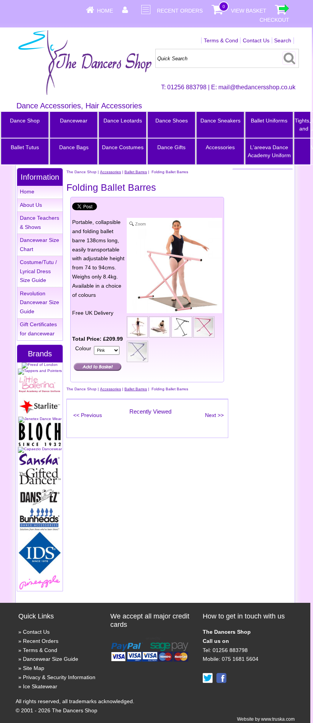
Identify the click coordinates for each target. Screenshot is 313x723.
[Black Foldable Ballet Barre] (182, 328)
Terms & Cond (221, 40)
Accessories (220, 147)
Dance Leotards (122, 121)
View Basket (248, 11)
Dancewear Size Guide (50, 659)
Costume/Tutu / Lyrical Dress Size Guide (38, 271)
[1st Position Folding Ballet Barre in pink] (138, 328)
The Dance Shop (81, 172)
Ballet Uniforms (269, 121)
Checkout (274, 20)
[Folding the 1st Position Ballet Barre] (160, 328)
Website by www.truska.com (266, 719)
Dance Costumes (123, 147)
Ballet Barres (135, 172)
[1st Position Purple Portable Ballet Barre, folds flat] (138, 353)
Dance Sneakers (220, 121)
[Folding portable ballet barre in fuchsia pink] (204, 328)
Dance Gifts (171, 147)
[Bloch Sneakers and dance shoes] (40, 445)
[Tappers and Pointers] (40, 371)
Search (282, 40)
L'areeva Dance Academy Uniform (269, 151)
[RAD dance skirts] (40, 391)
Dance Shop (25, 121)
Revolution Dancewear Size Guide (39, 302)
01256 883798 (187, 87)
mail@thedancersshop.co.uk (256, 87)
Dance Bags (74, 147)
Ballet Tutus (25, 147)
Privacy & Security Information (59, 677)
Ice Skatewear (40, 686)
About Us (31, 205)
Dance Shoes (171, 121)
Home (105, 11)
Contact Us (256, 40)
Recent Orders (180, 11)
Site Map (33, 668)
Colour (83, 348)
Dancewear (73, 121)
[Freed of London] (40, 364)
